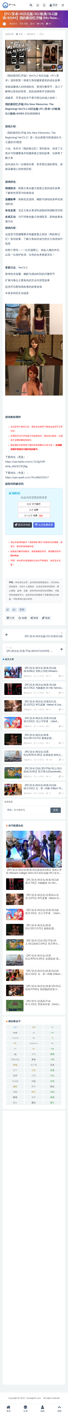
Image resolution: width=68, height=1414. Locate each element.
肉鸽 (52, 1092)
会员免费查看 (45, 525)
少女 (34, 1070)
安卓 (22, 610)
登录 (54, 5)
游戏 (52, 1081)
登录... (10, 810)
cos (52, 1032)
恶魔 (52, 1070)
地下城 (34, 1065)
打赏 (11, 618)
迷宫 (34, 1097)
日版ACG (28, 709)
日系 (34, 1076)
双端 (15, 1065)
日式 (15, 1076)
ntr (15, 1049)
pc (14, 610)
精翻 (15, 1092)
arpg (15, 1032)
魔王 (52, 1103)
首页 (21, 34)
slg (15, 1054)
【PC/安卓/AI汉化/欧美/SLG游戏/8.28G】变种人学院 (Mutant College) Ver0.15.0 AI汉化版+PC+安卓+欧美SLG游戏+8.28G (34, 873)
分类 (25, 1411)
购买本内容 (23, 525)
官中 (15, 1070)
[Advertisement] (34, 1247)
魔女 (15, 1103)
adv (33, 1027)
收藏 (24, 618)
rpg (52, 1049)
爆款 (15, 1086)
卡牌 (52, 1059)
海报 (35, 618)
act (15, 1027)
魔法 (34, 1103)
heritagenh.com (34, 1398)
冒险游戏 (15, 1059)
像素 (52, 1054)
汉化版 (15, 1081)
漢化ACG (13, 24)
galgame (33, 1043)
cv (34, 1038)
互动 (34, 1054)
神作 (34, 1086)
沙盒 (34, 1081)
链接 (47, 618)
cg (34, 1032)
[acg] (5, 24)
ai (7, 610)
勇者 (34, 1059)
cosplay (15, 1038)
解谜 (15, 1097)
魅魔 (52, 1097)
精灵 (52, 1086)
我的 (42, 1411)
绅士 (34, 1092)
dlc (15, 1043)
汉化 (52, 1076)
